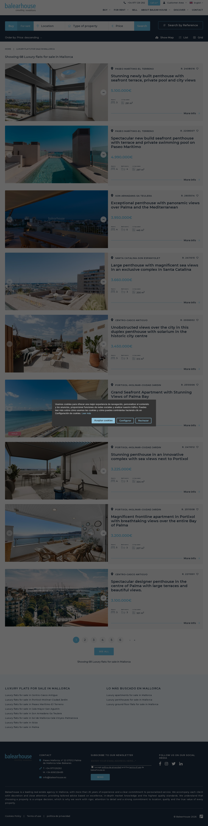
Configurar (125, 420)
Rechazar (143, 420)
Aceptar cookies (103, 420)
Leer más (86, 413)
